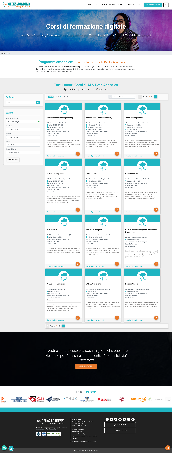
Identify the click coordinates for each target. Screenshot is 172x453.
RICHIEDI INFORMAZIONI (86, 366)
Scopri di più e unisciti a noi (55, 156)
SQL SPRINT (52, 229)
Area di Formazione (12, 118)
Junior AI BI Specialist (134, 117)
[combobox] (21, 102)
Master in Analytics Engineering (60, 117)
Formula (8, 133)
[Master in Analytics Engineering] (64, 110)
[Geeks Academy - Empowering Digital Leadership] (17, 4)
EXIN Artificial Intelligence (96, 284)
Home (3, 53)
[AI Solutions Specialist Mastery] (103, 110)
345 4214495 (121, 430)
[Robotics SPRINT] (142, 166)
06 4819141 (121, 425)
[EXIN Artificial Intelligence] (103, 276)
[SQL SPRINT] (64, 222)
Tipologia (9, 126)
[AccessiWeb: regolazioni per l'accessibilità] (11, 448)
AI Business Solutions (56, 284)
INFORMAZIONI (153, 4)
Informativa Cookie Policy (78, 434)
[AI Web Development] (64, 166)
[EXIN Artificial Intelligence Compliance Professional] (142, 222)
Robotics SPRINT (132, 173)
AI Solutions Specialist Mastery (99, 117)
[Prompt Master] (142, 276)
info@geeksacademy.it (78, 429)
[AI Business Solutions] (64, 276)
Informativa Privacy (77, 431)
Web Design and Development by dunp (86, 450)
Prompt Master (131, 284)
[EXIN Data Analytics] (103, 222)
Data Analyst (91, 173)
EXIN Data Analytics (94, 229)
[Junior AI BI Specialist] (142, 110)
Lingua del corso (11, 149)
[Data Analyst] (103, 166)
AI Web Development (55, 173)
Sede (7, 141)
